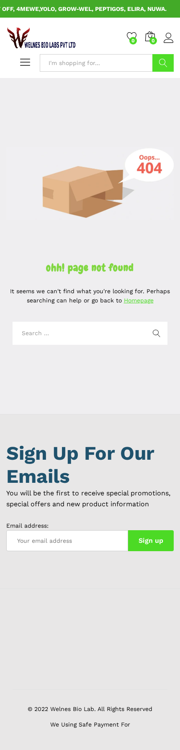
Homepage (139, 300)
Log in (169, 43)
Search (163, 63)
